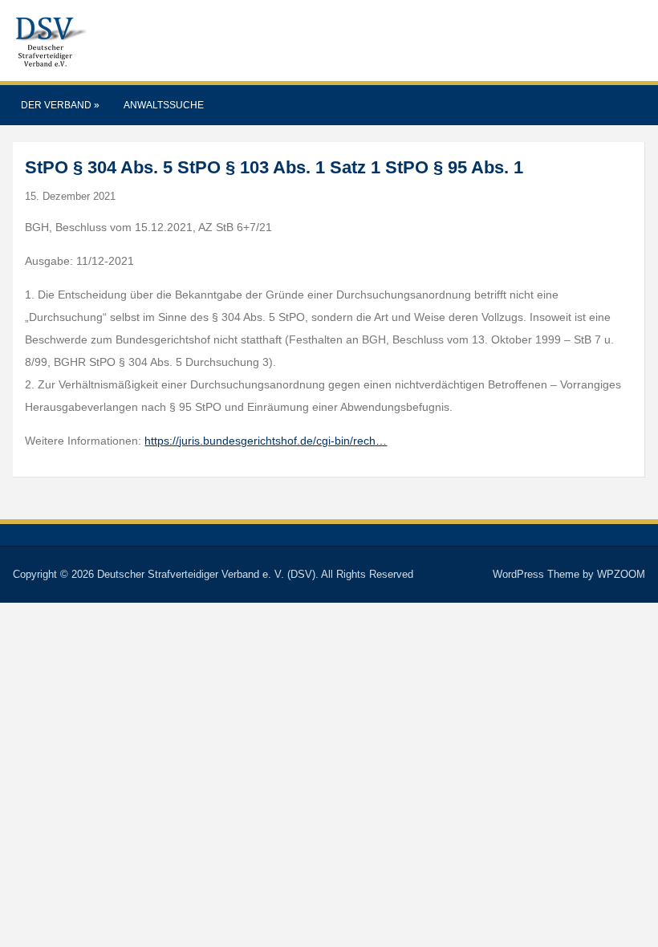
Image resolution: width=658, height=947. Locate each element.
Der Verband (60, 105)
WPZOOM (621, 574)
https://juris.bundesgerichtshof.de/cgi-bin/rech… (265, 440)
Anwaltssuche (164, 105)
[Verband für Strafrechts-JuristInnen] (50, 39)
